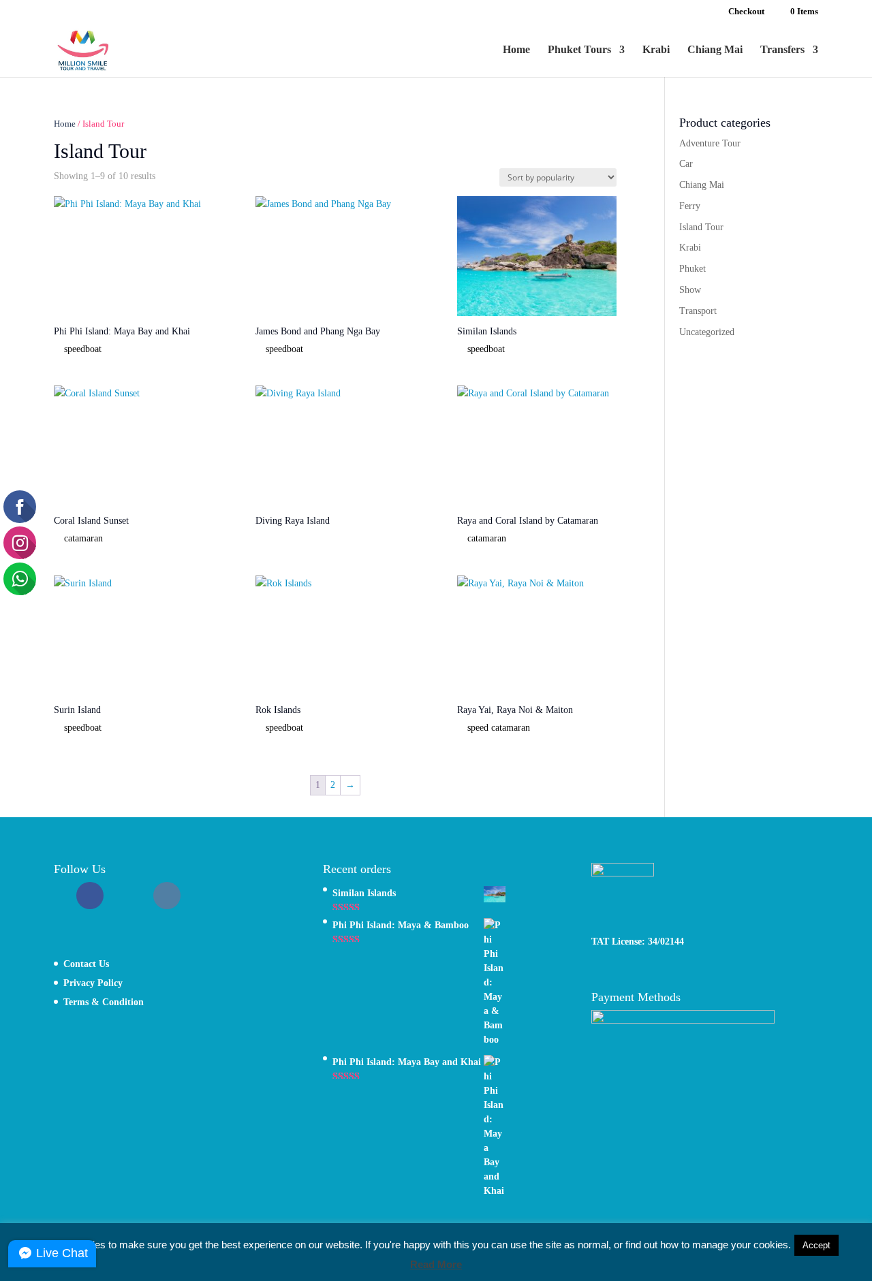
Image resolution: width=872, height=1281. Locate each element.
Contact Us (86, 964)
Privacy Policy (93, 983)
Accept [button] (816, 1245)
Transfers (782, 50)
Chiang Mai (715, 50)
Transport (698, 311)
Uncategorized (706, 332)
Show (690, 290)
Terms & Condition (103, 1002)
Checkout (746, 11)
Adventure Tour (710, 143)
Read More (436, 1264)
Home (516, 50)
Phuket (692, 269)
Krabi (656, 50)
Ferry (689, 206)
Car (686, 164)
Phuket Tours (579, 50)
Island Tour (701, 227)
